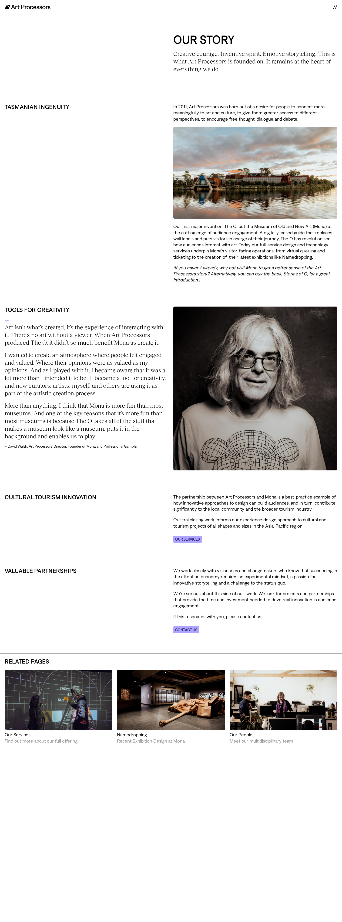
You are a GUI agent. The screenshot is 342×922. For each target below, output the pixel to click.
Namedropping (297, 257)
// (335, 6)
